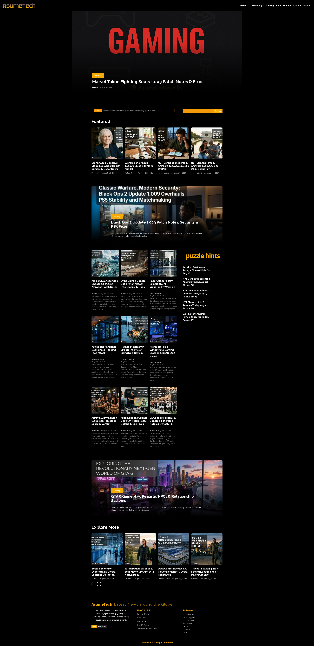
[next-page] (99, 584)
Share (188, 630)
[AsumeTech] (38, 5)
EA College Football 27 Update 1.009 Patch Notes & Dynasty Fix (163, 420)
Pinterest (190, 621)
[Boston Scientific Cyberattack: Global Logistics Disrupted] (107, 549)
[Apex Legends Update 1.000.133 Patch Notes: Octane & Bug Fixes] (134, 400)
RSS (188, 627)
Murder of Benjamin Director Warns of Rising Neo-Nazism (132, 349)
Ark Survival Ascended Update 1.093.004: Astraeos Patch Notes (105, 283)
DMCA (94, 626)
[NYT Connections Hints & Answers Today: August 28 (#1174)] (173, 143)
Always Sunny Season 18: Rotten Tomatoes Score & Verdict (104, 420)
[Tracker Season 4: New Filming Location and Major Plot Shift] (206, 549)
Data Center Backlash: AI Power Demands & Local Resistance (172, 571)
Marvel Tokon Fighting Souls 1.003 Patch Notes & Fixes (147, 81)
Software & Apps (155, 341)
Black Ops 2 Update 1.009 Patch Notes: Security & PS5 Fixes (154, 224)
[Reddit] (184, 623)
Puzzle (127, 157)
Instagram (190, 618)
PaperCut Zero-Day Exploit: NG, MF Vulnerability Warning (162, 283)
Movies (123, 341)
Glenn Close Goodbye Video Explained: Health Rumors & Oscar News (106, 165)
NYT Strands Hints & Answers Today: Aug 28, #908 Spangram (130, 110)
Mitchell (95, 173)
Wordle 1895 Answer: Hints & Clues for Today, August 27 (196, 317)
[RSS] (184, 626)
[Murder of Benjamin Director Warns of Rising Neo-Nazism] (134, 329)
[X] (184, 632)
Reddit (189, 624)
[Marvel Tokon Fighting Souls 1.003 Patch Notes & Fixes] (157, 51)
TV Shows (95, 412)
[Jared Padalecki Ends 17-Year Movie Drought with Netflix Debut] (140, 549)
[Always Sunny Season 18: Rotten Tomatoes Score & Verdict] (105, 400)
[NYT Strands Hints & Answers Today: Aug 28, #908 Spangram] (206, 143)
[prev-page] (94, 584)
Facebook (190, 615)
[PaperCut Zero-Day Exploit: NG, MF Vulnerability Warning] (163, 263)
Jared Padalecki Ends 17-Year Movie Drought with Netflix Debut (140, 571)
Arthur (95, 88)
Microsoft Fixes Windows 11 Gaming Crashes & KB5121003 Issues (162, 351)
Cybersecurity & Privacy (157, 275)
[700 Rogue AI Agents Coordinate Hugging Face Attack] (105, 329)
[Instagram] (184, 617)
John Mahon (155, 293)
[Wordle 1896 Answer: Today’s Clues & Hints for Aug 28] (140, 143)
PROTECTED (102, 626)
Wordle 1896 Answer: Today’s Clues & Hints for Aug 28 (140, 165)
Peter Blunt (130, 173)
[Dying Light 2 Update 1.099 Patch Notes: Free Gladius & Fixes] (134, 263)
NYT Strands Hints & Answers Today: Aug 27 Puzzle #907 (195, 305)
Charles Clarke (127, 359)
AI (192, 157)
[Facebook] (184, 614)
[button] (243, 6)
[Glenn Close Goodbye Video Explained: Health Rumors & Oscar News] (107, 143)
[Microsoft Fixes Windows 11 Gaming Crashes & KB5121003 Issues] (163, 329)
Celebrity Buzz (96, 157)
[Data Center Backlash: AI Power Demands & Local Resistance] (173, 549)
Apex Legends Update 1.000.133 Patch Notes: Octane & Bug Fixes (134, 420)
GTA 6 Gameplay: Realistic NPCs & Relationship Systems (152, 498)
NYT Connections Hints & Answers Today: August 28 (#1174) (173, 165)
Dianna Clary (164, 579)
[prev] (169, 110)
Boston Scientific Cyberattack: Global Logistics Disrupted (103, 571)
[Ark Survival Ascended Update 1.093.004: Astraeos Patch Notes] (105, 263)
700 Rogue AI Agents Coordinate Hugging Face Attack (104, 349)
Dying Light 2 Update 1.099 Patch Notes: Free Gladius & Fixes (133, 283)
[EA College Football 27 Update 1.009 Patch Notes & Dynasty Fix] (163, 400)
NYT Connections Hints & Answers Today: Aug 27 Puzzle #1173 (196, 293)
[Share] (184, 629)
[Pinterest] (184, 620)
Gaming (98, 75)
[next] (173, 110)
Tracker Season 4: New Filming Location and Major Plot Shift (205, 571)
